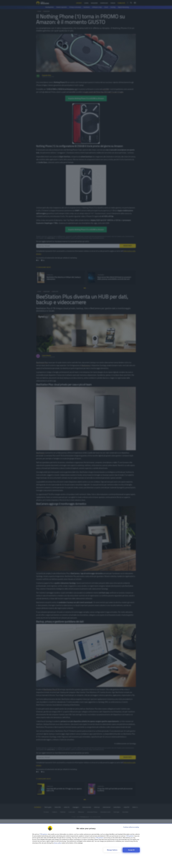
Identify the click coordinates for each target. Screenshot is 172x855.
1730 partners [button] (43, 834)
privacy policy (57, 843)
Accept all (131, 850)
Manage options (112, 850)
